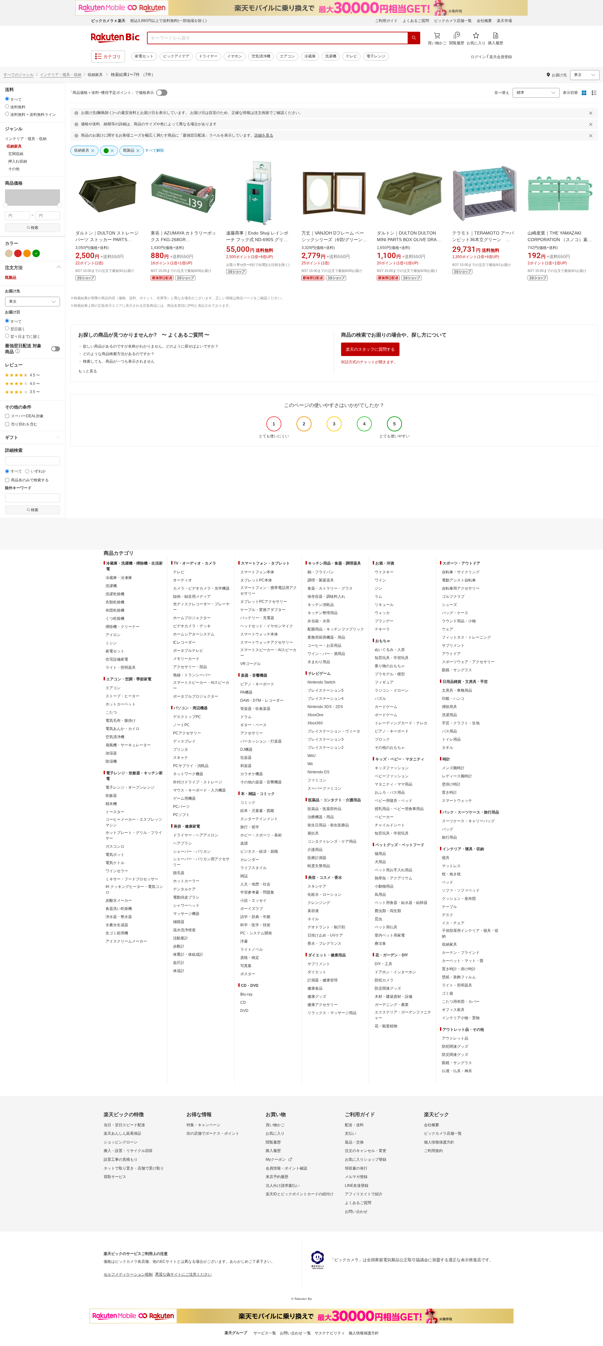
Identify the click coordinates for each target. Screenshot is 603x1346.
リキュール (384, 605)
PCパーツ (181, 806)
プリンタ (180, 749)
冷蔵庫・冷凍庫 (119, 578)
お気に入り (275, 1133)
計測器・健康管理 (322, 980)
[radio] (7, 99)
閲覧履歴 (273, 1142)
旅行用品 (449, 837)
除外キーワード (18, 488)
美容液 (313, 911)
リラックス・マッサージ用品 (331, 1013)
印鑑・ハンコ (453, 698)
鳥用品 (380, 894)
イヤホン (234, 56)
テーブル (449, 907)
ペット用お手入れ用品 (393, 870)
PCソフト (181, 815)
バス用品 (449, 731)
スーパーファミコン (324, 788)
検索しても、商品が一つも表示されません (119, 361)
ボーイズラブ (251, 908)
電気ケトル (115, 863)
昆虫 (378, 919)
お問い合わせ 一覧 (295, 1333)
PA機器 (246, 692)
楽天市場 (504, 21)
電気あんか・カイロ (122, 729)
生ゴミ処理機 (117, 933)
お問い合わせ (356, 1211)
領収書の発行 (356, 1168)
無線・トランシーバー (192, 675)
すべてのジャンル (18, 75)
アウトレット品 (455, 1038)
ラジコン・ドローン (392, 690)
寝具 (445, 858)
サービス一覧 (264, 1333)
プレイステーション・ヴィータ (333, 731)
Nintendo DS (318, 772)
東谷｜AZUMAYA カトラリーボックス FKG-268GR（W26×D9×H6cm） (183, 239)
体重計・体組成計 (188, 954)
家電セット (144, 56)
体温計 (178, 971)
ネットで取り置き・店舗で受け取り (134, 1168)
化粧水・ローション (324, 894)
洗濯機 (330, 56)
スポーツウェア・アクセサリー (468, 662)
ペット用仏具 (386, 927)
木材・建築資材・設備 (393, 996)
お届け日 (12, 312)
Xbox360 (315, 723)
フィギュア (384, 682)
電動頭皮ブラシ (186, 897)
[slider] (5, 205)
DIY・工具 (383, 964)
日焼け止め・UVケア (325, 935)
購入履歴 (273, 1151)
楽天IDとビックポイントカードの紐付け (300, 1194)
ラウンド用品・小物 (459, 621)
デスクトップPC (187, 717)
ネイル (313, 919)
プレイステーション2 (325, 747)
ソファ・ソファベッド (461, 890)
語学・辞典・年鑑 (255, 917)
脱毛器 (178, 873)
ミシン (111, 643)
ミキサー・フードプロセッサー (132, 879)
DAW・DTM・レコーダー (262, 700)
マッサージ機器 (186, 913)
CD (243, 1002)
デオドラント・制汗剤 (326, 927)
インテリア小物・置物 (461, 1018)
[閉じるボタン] (591, 113)
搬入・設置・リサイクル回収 (128, 1151)
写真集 (246, 966)
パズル (380, 698)
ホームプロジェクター (192, 618)
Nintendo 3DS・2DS (325, 707)
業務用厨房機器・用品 (326, 637)
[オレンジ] (27, 253)
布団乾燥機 (115, 610)
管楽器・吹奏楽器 (255, 708)
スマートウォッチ (457, 800)
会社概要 (484, 21)
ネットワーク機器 (188, 774)
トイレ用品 (451, 739)
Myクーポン (276, 1159)
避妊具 (313, 833)
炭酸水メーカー (119, 900)
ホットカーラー (186, 881)
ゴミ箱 (447, 993)
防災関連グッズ (388, 988)
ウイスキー (384, 572)
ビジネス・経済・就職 (259, 851)
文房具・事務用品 (457, 690)
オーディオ (182, 580)
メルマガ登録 (356, 1177)
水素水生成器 (117, 925)
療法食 (380, 943)
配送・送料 (354, 1125)
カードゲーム (386, 707)
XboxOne (315, 715)
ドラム (246, 717)
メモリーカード (186, 659)
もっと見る (87, 371)
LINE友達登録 (356, 1185)
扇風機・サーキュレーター (128, 745)
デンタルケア (184, 889)
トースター (115, 812)
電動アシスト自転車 (459, 580)
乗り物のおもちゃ (390, 666)
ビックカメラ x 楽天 (108, 21)
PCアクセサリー (187, 733)
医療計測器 (316, 858)
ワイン (380, 580)
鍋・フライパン (320, 572)
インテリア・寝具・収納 (60, 75)
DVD (244, 1010)
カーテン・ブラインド (461, 952)
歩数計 (178, 946)
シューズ (449, 605)
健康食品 (315, 988)
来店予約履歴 (277, 1177)
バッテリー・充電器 (257, 618)
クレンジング (318, 902)
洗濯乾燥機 (115, 594)
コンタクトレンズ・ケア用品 (331, 841)
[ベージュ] (9, 253)
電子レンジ (376, 56)
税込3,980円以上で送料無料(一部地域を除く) (168, 21)
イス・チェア (453, 923)
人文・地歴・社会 (255, 884)
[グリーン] (36, 253)
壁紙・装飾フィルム (459, 977)
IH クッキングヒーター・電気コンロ (134, 889)
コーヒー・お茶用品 (324, 645)
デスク (447, 915)
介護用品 (315, 849)
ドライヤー (208, 56)
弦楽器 (246, 757)
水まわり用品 (318, 662)
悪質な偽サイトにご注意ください (183, 1274)
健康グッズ (316, 996)
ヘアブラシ (182, 843)
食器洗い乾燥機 (119, 908)
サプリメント (318, 964)
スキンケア (316, 886)
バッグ (447, 829)
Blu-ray (246, 994)
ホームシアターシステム (194, 634)
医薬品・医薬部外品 (324, 809)
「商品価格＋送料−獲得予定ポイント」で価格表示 (111, 92)
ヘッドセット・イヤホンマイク (266, 626)
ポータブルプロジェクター (195, 696)
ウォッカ (382, 613)
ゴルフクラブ (453, 596)
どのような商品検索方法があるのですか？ (119, 354)
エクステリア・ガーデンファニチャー (403, 1015)
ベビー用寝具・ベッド (393, 800)
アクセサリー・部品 (190, 667)
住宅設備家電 (117, 659)
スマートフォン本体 (257, 572)
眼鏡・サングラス (457, 670)
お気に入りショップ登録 (365, 1159)
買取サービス (115, 1177)
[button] (9, 197)
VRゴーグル (250, 664)
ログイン (478, 57)
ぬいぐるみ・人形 (390, 649)
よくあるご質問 (416, 21)
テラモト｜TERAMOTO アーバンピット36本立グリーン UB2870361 (483, 239)
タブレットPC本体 (256, 580)
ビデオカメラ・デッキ (192, 626)
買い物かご (275, 1125)
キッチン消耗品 (320, 605)
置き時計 (449, 792)
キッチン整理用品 (322, 613)
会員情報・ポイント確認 (286, 1168)
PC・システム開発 (256, 933)
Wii (310, 764)
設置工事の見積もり (121, 1159)
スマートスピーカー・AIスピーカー (201, 685)
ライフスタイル (253, 868)
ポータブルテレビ (188, 650)
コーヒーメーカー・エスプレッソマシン (134, 822)
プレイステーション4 (325, 698)
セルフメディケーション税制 (128, 1274)
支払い (350, 1133)
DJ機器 (246, 749)
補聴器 (178, 922)
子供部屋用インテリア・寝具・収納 (470, 933)
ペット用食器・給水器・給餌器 (401, 902)
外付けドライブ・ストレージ (197, 782)
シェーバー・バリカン (192, 851)
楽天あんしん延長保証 (122, 1133)
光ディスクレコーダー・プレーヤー (201, 607)
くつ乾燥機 (115, 618)
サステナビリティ (330, 1333)
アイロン (113, 635)
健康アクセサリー (322, 1005)
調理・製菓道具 (320, 580)
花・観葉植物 (386, 1026)
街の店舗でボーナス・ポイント (213, 1133)
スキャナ (180, 757)
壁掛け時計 (451, 784)
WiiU (311, 756)
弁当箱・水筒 (318, 621)
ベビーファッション (392, 776)
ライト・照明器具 (121, 667)
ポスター (247, 974)
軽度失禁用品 (318, 866)
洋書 (244, 941)
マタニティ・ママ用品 (393, 784)
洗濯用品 (449, 715)
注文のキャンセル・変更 (365, 1151)
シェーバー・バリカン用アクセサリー (201, 862)
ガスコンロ (115, 846)
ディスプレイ (184, 741)
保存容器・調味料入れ (326, 596)
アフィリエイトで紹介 (364, 1194)
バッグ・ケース (455, 613)
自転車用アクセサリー (461, 588)
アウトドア (451, 653)
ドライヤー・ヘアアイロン (195, 835)
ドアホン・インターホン (395, 972)
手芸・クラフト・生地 (461, 723)
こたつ (111, 712)
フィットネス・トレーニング (466, 637)
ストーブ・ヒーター (122, 696)
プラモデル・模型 (390, 674)
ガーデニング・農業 (392, 1005)
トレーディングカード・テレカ (401, 723)
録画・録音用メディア (192, 596)
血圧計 (178, 962)
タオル (447, 747)
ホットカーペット (121, 704)
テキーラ (382, 629)
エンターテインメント (259, 819)
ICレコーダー (184, 642)
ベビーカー (384, 817)
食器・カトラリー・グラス (330, 588)
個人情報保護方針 (439, 1142)
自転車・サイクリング (461, 572)
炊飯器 (111, 795)
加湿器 (111, 753)
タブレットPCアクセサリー (263, 601)
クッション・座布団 (459, 898)
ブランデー (384, 621)
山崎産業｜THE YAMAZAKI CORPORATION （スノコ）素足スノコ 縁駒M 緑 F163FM (560, 239)
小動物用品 (384, 886)
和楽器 (246, 766)
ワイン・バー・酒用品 (326, 653)
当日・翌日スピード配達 (124, 1125)
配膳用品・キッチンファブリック (335, 629)
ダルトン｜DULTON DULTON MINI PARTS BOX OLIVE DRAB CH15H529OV (408, 239)
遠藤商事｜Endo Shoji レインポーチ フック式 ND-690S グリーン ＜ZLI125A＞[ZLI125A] (257, 239)
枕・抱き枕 (451, 874)
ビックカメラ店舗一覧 (453, 21)
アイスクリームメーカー (126, 941)
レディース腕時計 (457, 776)
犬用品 (380, 862)
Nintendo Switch (321, 682)
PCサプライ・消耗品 (191, 766)
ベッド (447, 882)
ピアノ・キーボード (257, 684)
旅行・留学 (249, 827)
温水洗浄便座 (184, 930)
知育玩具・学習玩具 (392, 658)
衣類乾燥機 (115, 602)
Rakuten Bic (115, 38)
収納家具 (449, 944)
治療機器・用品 (320, 817)
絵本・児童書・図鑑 (257, 810)
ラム (378, 596)
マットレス (451, 866)
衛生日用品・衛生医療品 (328, 825)
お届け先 (12, 291)
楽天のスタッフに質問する (370, 349)
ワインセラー (117, 871)
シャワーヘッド (186, 905)
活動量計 (180, 938)
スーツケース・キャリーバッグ (468, 821)
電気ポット (115, 854)
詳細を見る (263, 135)
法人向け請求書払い (283, 1185)
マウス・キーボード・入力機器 (199, 790)
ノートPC (181, 725)
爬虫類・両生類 (388, 911)
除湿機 (111, 761)
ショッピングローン (121, 1142)
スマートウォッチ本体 (259, 634)
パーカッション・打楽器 (261, 741)
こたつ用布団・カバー (461, 1001)
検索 (34, 227)
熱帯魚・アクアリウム (393, 878)
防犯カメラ (384, 980)
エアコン (287, 56)
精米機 (111, 804)
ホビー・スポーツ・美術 (261, 835)
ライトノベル (251, 949)
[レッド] (18, 253)
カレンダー (249, 859)
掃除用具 (449, 707)
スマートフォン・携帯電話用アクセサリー (268, 591)
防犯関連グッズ (455, 1046)
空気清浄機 (261, 56)
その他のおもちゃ (390, 747)
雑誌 (244, 876)
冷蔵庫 (310, 56)
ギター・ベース (253, 725)
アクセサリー (251, 733)
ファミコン (316, 780)
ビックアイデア (176, 56)
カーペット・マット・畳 (462, 961)
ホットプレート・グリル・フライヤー (134, 835)
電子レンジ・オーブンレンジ (130, 787)
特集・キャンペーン (203, 1125)
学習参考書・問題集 (257, 892)
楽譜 (244, 843)
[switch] (55, 348)
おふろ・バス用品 (390, 792)
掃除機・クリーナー (122, 626)
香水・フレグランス (324, 943)
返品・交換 (354, 1142)
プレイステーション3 (325, 739)
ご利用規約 (433, 1151)
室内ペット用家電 (390, 935)
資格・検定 (249, 957)
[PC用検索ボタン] (414, 38)
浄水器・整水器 (119, 917)
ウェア (447, 629)
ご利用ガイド (386, 21)
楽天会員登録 (500, 57)
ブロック (382, 739)
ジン (378, 588)
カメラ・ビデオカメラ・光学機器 (201, 588)
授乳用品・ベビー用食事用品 (399, 809)
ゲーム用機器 (184, 798)
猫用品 (380, 853)
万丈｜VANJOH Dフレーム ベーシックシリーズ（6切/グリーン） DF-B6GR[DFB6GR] (336, 239)
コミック (247, 802)
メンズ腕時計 (453, 768)
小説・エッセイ (253, 900)
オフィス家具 (453, 1010)
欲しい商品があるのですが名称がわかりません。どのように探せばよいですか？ (151, 346)
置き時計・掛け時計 (459, 969)
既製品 (10, 277)
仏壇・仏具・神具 (457, 1071)
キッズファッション (392, 768)
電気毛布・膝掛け (121, 720)
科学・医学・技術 (255, 925)
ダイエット (316, 972)
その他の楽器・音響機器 (261, 782)
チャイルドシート (390, 825)
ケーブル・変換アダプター (262, 610)
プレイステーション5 (325, 690)
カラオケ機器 (251, 774)
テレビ (351, 56)
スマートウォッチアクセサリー (266, 642)
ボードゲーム (386, 715)
